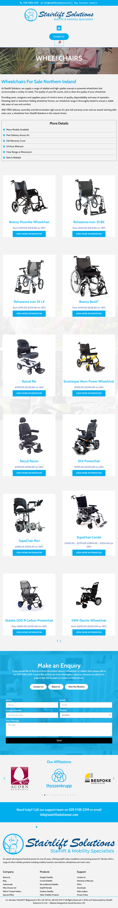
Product (64, 710)
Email (63, 700)
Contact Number (14, 710)
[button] (59, 28)
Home (52, 63)
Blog (76, 3)
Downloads (83, 3)
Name (9, 700)
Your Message (13, 720)
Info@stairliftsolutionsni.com (59, 815)
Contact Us (93, 3)
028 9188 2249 (79, 810)
